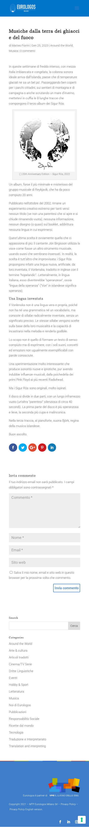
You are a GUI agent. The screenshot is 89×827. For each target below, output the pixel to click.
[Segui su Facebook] (60, 822)
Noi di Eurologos (20, 705)
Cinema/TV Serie (20, 664)
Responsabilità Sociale (24, 719)
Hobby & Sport (18, 685)
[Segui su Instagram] (76, 822)
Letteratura (16, 691)
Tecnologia (16, 732)
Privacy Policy (68, 804)
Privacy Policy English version (26, 809)
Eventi (13, 678)
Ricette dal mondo (21, 726)
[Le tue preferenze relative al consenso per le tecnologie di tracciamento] (82, 820)
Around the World (61, 45)
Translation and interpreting (27, 746)
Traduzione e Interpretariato (27, 739)
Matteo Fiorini (21, 45)
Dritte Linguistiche (21, 671)
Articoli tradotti (19, 657)
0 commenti (27, 51)
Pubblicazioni (17, 712)
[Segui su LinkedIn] (68, 822)
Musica (13, 51)
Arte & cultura (18, 650)
